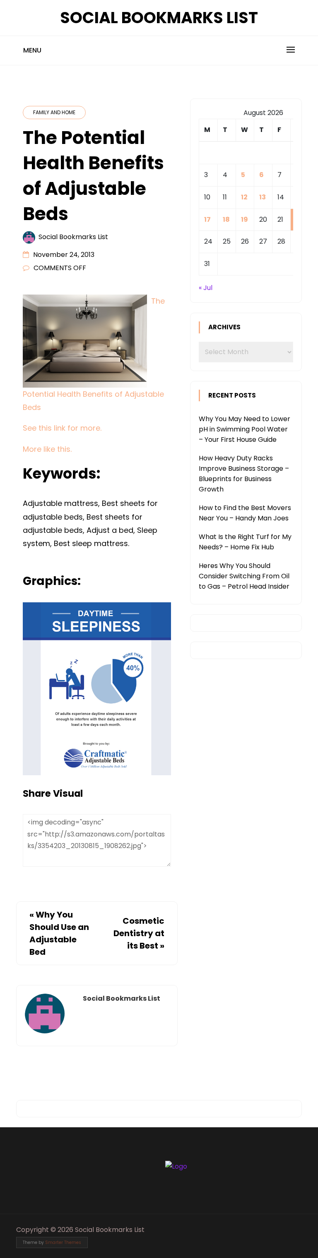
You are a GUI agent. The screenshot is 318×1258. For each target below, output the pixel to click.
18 (226, 219)
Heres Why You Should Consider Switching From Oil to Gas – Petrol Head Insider (244, 576)
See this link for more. (62, 428)
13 (262, 197)
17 (207, 219)
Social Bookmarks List (159, 18)
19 (244, 219)
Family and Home (54, 112)
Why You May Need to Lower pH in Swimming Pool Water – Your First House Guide (244, 429)
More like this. (47, 449)
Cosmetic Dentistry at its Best (138, 933)
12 (244, 197)
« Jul (205, 287)
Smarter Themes (63, 1242)
